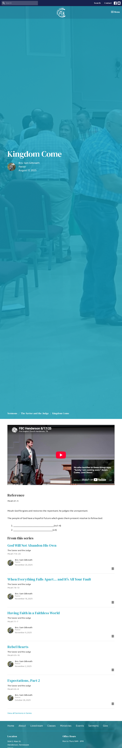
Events (80, 726)
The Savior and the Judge (35, 413)
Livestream (36, 726)
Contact (108, 3)
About (22, 726)
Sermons (12, 413)
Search (97, 3)
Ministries (65, 726)
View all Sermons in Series (19, 713)
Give (105, 726)
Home (10, 726)
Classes (51, 726)
